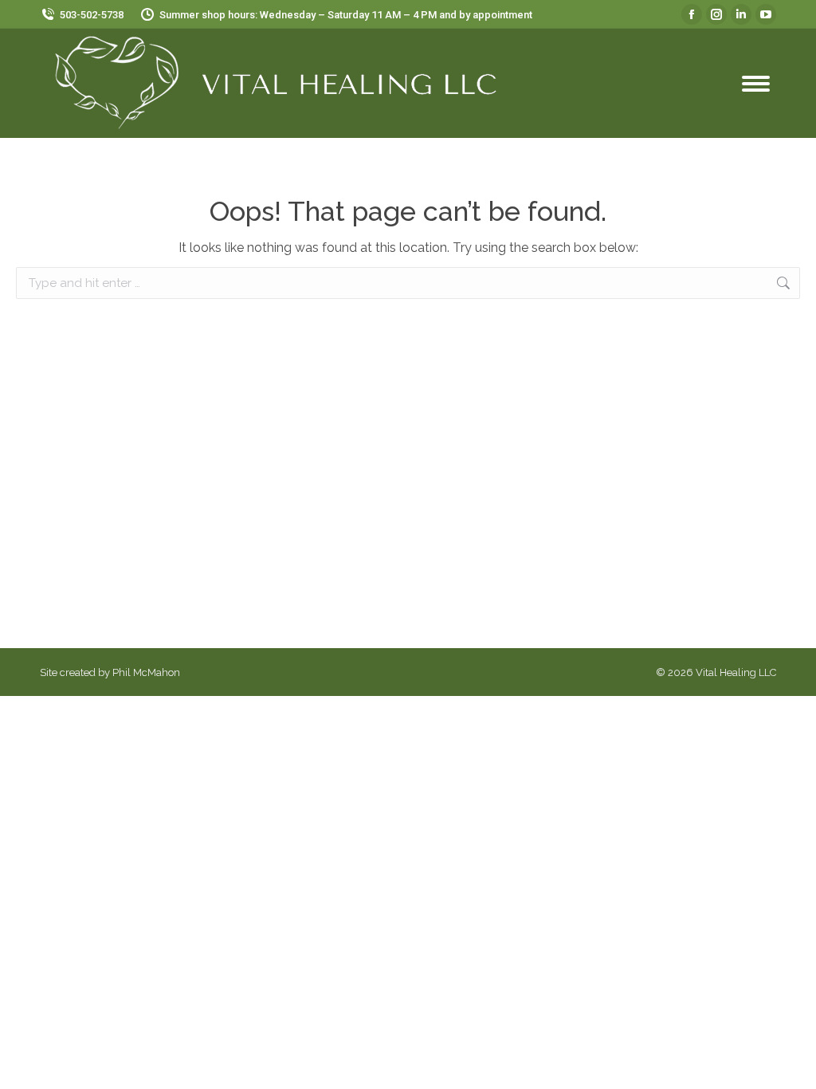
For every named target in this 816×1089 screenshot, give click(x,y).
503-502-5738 (92, 15)
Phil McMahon (146, 672)
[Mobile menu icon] (756, 83)
